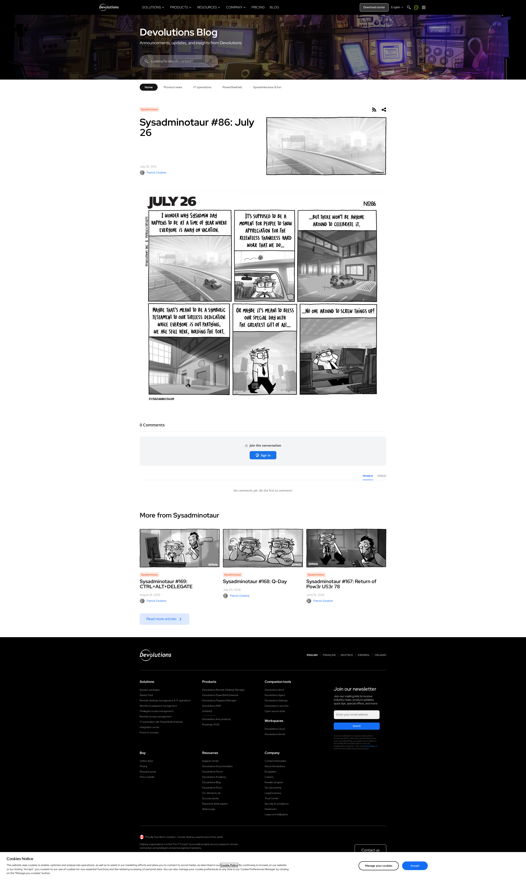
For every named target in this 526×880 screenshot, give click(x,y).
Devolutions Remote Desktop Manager (223, 689)
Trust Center (271, 798)
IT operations (202, 87)
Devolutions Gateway (276, 700)
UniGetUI (207, 711)
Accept (415, 865)
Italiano (380, 655)
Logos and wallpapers (276, 814)
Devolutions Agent (275, 695)
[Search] (409, 7)
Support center (210, 761)
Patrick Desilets (156, 172)
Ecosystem (270, 771)
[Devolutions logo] (155, 655)
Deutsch (347, 655)
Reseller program (274, 782)
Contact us (370, 850)
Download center (374, 7)
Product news (173, 87)
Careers (269, 777)
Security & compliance (277, 803)
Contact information (275, 761)
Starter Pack (146, 695)
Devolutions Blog (178, 32)
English (312, 655)
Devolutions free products (216, 719)
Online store (146, 761)
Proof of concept (149, 732)
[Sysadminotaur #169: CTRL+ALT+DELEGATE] (180, 548)
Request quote (148, 771)
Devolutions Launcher (277, 705)
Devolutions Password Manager (219, 700)
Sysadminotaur (149, 109)
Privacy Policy (369, 746)
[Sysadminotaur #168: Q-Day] (263, 548)
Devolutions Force (212, 787)
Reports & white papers (214, 803)
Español (364, 655)
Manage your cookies (378, 865)
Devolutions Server (275, 734)
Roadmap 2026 (210, 724)
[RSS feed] (373, 109)
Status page (208, 809)
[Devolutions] (109, 7)
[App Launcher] (423, 7)
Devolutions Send (274, 689)
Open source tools (275, 711)
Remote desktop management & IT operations (165, 700)
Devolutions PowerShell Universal (220, 695)
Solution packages (149, 689)
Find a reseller (147, 777)
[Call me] (416, 7)
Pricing (143, 766)
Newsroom (270, 809)
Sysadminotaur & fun (267, 87)
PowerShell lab (232, 87)
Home (149, 87)
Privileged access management (156, 711)
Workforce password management (158, 705)
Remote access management (156, 716)
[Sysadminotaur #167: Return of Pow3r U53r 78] (346, 548)
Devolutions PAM (211, 705)
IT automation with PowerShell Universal (161, 722)
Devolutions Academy (214, 777)
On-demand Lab (211, 793)
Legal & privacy (273, 793)
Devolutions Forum (212, 771)
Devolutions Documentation (217, 766)
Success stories (210, 798)
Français (329, 655)
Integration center (149, 727)
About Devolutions (275, 766)
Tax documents (273, 787)
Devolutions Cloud (275, 729)
